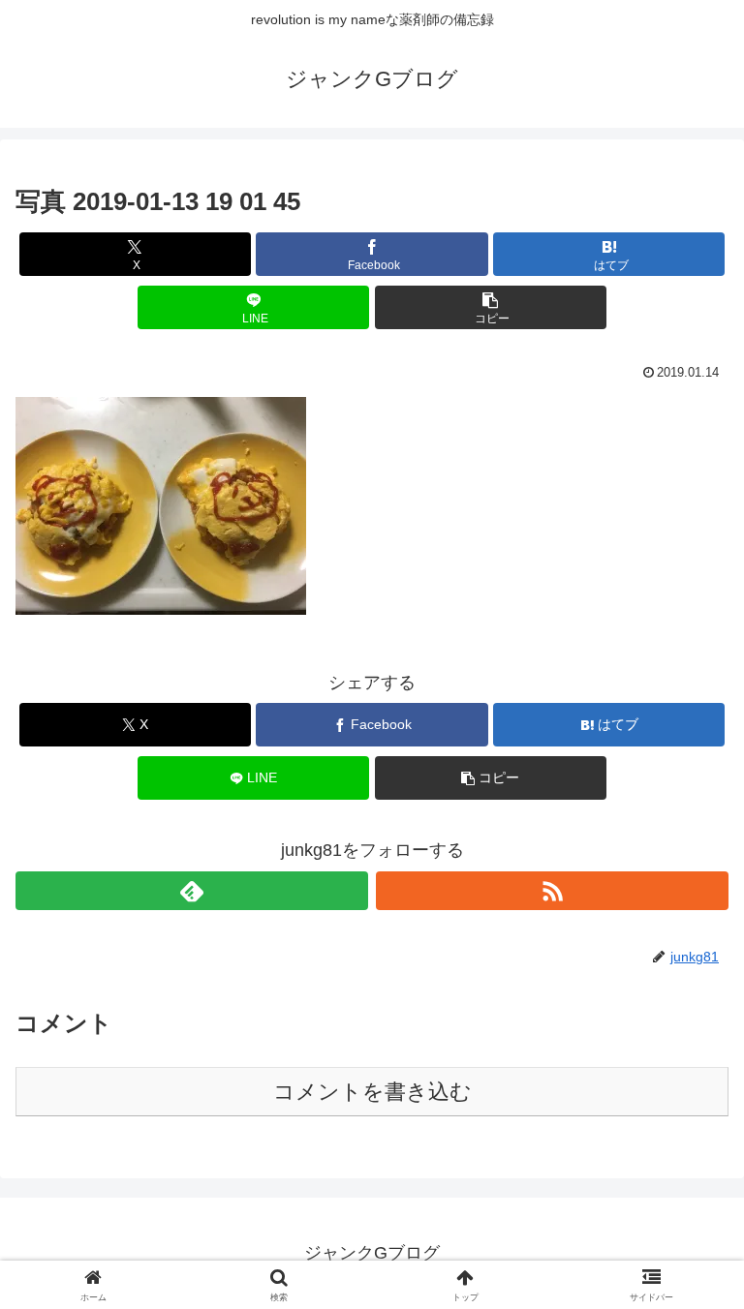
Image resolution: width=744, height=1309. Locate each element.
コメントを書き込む (372, 1092)
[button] (490, 307)
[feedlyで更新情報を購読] (192, 890)
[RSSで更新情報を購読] (552, 890)
